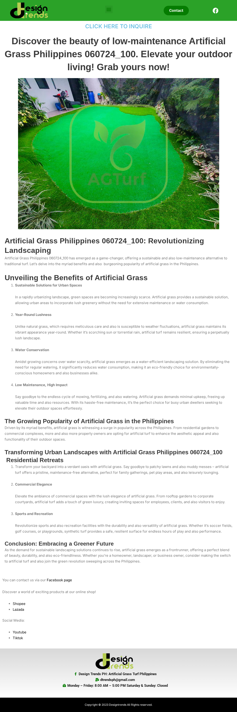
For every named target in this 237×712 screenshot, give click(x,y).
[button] (109, 9)
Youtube (19, 632)
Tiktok (18, 638)
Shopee (19, 603)
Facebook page (59, 580)
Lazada (18, 609)
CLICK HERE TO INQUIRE (118, 26)
